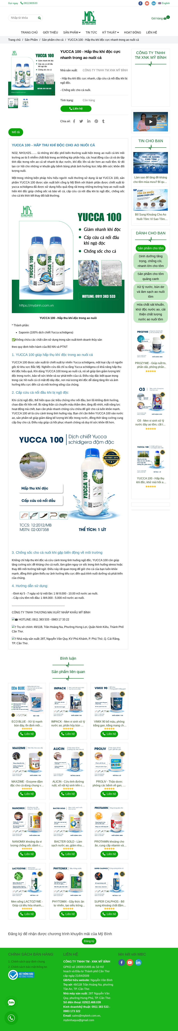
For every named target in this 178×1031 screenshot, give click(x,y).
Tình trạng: (67, 100)
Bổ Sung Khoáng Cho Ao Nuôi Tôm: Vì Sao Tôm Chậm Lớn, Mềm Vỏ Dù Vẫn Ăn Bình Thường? (150, 217)
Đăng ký (89, 941)
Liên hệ (77, 108)
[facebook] (141, 3)
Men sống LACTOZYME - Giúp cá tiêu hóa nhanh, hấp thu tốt (27, 903)
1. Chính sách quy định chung (26, 961)
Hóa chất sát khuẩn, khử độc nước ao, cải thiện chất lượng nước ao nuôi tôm (150, 312)
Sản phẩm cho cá (52, 39)
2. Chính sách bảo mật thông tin (27, 966)
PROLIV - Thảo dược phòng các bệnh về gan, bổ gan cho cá (109, 783)
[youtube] (148, 3)
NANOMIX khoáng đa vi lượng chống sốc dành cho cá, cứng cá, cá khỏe (27, 843)
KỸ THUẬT (109, 32)
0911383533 (30, 3)
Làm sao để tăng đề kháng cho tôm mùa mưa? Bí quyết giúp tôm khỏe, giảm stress (150, 180)
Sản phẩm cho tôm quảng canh (150, 276)
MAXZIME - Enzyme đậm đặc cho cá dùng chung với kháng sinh (27, 783)
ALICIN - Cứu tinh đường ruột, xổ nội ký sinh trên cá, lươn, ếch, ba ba (68, 783)
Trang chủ (14, 39)
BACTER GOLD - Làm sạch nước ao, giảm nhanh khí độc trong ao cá (68, 843)
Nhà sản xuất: (69, 70)
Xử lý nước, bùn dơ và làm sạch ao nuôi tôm (151, 291)
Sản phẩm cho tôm (150, 248)
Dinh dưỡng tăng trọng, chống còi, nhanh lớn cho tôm (151, 261)
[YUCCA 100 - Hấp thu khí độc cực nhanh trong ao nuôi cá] (89, 18)
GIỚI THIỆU (50, 32)
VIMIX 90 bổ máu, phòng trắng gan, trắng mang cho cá (109, 723)
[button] (165, 3)
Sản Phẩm (31, 39)
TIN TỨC (91, 32)
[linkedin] (154, 3)
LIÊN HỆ (151, 32)
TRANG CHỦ (29, 32)
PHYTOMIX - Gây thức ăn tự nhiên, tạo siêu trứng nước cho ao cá (68, 903)
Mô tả (16, 132)
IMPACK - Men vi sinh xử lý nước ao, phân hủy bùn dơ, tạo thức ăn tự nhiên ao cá (68, 723)
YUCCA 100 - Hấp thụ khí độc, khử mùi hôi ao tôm (150, 480)
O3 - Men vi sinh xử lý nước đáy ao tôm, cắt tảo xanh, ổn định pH (150, 422)
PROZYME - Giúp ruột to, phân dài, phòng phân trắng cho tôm (150, 365)
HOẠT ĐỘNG (132, 32)
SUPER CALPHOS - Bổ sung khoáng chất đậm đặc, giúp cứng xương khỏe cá (109, 903)
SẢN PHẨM (71, 32)
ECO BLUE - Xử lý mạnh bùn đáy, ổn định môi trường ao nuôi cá (27, 723)
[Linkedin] (89, 121)
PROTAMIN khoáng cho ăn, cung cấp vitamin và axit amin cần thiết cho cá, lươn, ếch (109, 843)
